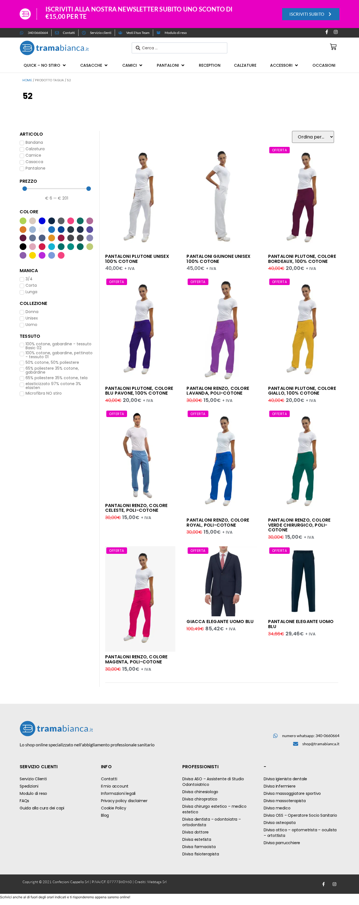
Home (27, 80)
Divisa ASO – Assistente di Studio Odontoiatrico (213, 781)
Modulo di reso (33, 793)
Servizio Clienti (33, 779)
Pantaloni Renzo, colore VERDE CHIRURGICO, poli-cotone (299, 525)
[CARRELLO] (333, 46)
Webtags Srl (157, 881)
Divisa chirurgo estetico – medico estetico (214, 809)
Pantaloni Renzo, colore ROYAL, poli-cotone (218, 522)
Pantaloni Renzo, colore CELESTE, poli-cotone (136, 508)
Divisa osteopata (280, 822)
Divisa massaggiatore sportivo (292, 793)
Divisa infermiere (280, 786)
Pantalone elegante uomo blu (301, 624)
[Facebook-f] (327, 32)
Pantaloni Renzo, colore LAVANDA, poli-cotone (218, 391)
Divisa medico (277, 808)
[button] (45, 65)
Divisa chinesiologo (200, 792)
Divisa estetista (196, 839)
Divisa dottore (195, 832)
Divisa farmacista (199, 847)
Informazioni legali (118, 793)
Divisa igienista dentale (285, 779)
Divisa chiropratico (199, 799)
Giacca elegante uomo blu (220, 621)
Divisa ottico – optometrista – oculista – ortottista (300, 832)
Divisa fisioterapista (200, 854)
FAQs (24, 801)
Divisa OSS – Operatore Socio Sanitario (300, 815)
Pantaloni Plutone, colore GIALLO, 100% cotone (302, 391)
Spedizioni (29, 786)
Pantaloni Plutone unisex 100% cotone (137, 259)
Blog (105, 815)
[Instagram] (335, 32)
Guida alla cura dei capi (42, 808)
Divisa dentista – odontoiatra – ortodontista (211, 822)
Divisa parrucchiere (282, 843)
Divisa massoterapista (285, 801)
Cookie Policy (113, 808)
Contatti (109, 779)
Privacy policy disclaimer (124, 801)
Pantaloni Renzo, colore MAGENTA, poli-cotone (136, 659)
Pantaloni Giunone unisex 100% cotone (218, 259)
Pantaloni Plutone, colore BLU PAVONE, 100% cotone (139, 391)
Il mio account (114, 786)
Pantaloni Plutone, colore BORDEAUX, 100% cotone (302, 259)
